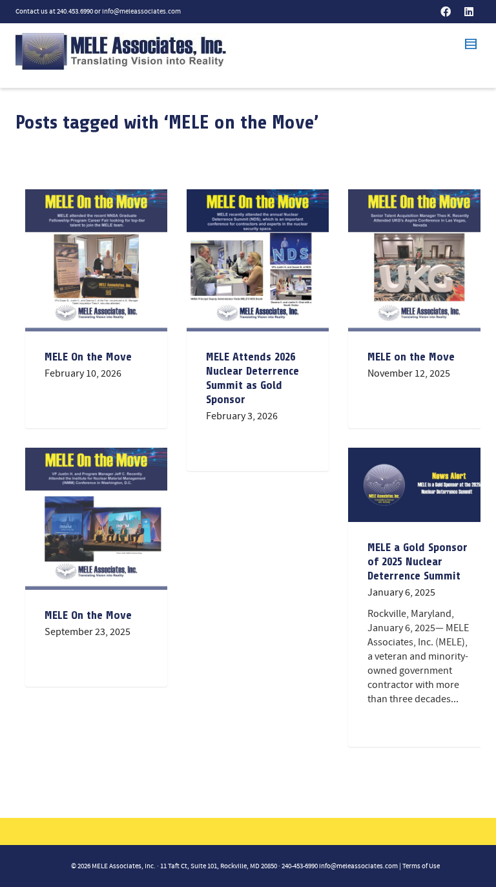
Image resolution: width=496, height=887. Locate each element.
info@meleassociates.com (141, 11)
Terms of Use (421, 866)
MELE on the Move (411, 356)
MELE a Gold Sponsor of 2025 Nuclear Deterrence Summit (417, 561)
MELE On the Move (88, 356)
